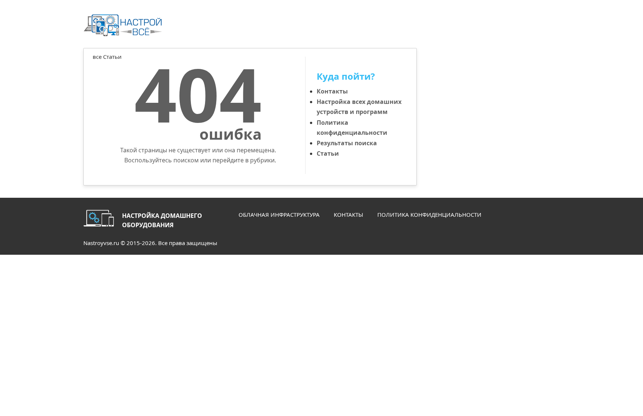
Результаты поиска (347, 143)
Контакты (332, 91)
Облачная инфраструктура (279, 214)
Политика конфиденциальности (429, 214)
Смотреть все (390, 66)
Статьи (328, 153)
